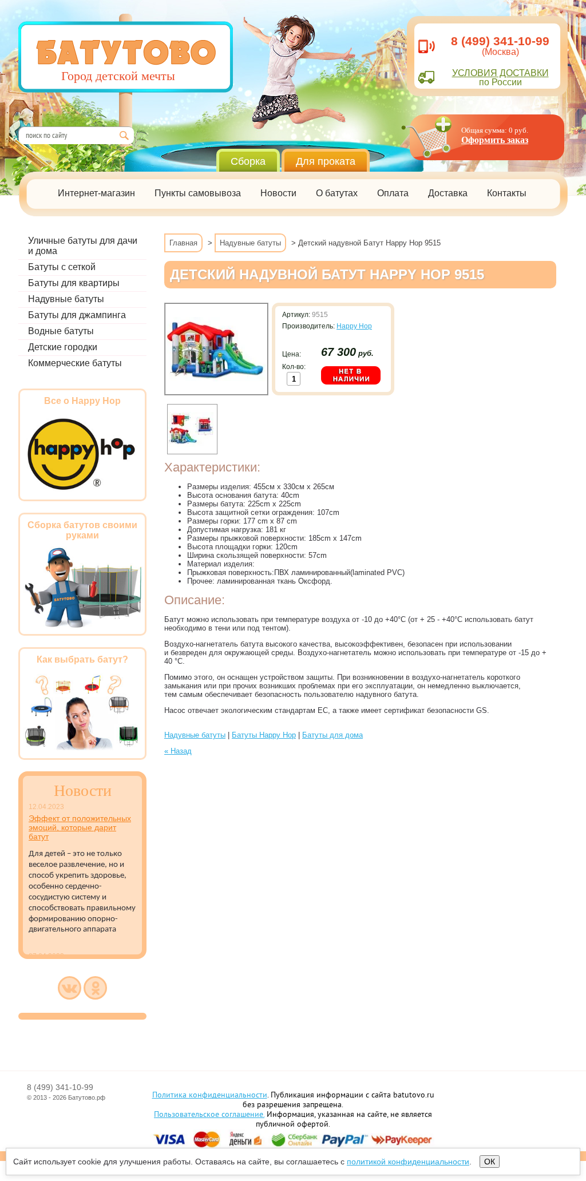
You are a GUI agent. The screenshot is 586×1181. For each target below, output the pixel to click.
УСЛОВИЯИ (500, 73)
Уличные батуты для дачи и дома (82, 246)
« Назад (178, 751)
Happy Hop (354, 326)
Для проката (325, 161)
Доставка (448, 193)
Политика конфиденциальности (209, 1095)
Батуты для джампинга (77, 315)
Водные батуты (61, 331)
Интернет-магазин (96, 193)
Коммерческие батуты (75, 363)
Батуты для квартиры (74, 283)
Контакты (506, 193)
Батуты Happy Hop (264, 735)
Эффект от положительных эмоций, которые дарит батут (80, 827)
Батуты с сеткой (62, 267)
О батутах (337, 193)
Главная (183, 243)
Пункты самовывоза (198, 193)
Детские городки (62, 347)
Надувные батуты (66, 299)
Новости (278, 193)
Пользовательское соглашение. (209, 1115)
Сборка (248, 161)
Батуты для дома (332, 735)
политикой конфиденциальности (408, 1161)
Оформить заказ (494, 140)
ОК (489, 1161)
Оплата (393, 193)
